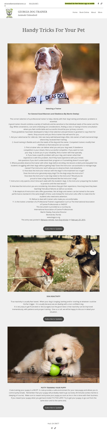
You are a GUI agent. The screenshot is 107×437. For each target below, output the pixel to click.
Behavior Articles (47, 220)
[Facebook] (98, 4)
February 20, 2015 (78, 220)
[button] (93, 12)
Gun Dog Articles (61, 220)
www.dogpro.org (53, 217)
